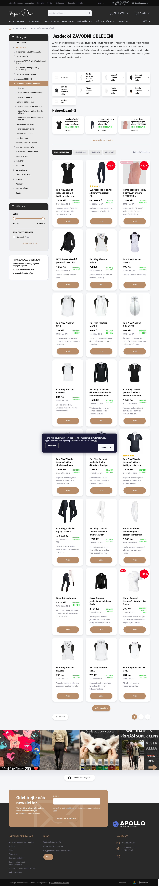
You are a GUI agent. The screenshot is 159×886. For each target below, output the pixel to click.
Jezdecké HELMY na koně (26, 74)
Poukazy (19, 184)
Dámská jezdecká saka (26, 102)
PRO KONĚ (20, 166)
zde (95, 440)
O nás (49, 3)
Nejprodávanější (62, 152)
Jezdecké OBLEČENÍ (24, 79)
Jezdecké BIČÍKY (22, 56)
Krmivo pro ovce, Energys (53, 846)
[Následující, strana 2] (141, 717)
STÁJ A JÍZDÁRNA (23, 175)
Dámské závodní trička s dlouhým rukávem (30, 112)
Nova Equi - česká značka (23, 273)
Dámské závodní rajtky (25, 97)
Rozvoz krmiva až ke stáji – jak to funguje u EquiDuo (26, 265)
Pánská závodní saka (25, 133)
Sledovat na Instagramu (82, 778)
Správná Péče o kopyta (52, 842)
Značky (18, 193)
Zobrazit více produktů (101, 140)
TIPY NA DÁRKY (22, 188)
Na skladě (23, 237)
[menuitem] (17, 21)
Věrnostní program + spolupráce (21, 3)
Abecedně (109, 152)
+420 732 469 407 (128, 849)
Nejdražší (95, 152)
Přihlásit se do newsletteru (66, 818)
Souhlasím (106, 447)
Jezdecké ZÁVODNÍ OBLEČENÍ (28, 84)
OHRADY (19, 179)
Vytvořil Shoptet (125, 883)
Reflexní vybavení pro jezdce (27, 152)
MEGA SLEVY (21, 43)
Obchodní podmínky (75, 3)
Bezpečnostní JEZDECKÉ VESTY (28, 52)
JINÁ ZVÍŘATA (21, 170)
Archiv (48, 857)
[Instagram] (118, 856)
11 (147, 717)
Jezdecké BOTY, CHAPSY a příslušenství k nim (31, 62)
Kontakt (40, 3)
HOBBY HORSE (22, 156)
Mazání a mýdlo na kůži (25, 147)
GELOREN (20, 161)
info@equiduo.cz (128, 843)
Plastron (20, 88)
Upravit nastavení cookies (59, 883)
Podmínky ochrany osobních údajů (22, 868)
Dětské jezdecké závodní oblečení (29, 93)
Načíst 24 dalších (101, 708)
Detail (68, 221)
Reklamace (60, 3)
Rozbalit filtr (28, 243)
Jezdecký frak (22, 138)
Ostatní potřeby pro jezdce (26, 143)
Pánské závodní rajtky (25, 124)
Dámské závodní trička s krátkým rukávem (30, 119)
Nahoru (62, 717)
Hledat (88, 13)
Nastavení (51, 445)
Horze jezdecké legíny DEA (23, 269)
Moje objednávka (15, 872)
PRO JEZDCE (21, 47)
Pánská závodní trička (25, 129)
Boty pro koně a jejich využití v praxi (56, 851)
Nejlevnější (80, 152)
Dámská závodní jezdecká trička (29, 106)
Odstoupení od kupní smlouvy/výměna (17, 863)
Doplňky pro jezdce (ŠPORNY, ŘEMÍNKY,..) (27, 69)
